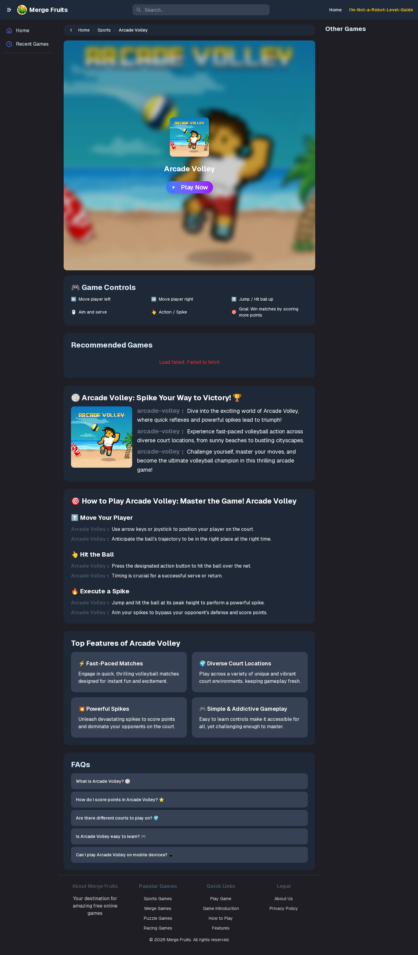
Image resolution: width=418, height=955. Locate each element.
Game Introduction (221, 908)
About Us (283, 898)
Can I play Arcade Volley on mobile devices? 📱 (125, 855)
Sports (104, 30)
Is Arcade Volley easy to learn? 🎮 (111, 836)
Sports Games (158, 898)
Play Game (220, 898)
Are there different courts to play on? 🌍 (117, 818)
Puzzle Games (158, 918)
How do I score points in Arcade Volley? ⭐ (120, 799)
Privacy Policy (284, 908)
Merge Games (157, 908)
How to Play (221, 918)
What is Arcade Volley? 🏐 (103, 781)
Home (335, 10)
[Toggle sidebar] (9, 9)
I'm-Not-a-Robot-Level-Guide (381, 10)
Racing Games (158, 928)
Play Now (194, 187)
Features (221, 928)
